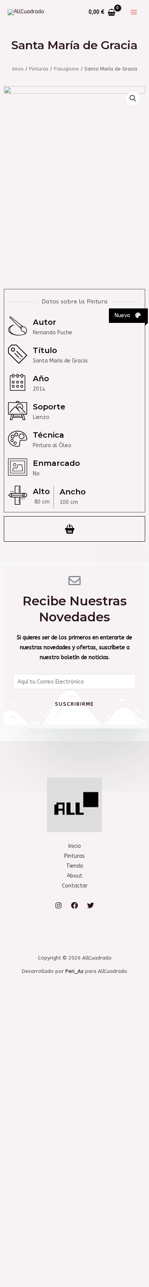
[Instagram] (58, 905)
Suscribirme (74, 704)
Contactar (74, 886)
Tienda (74, 866)
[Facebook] (74, 905)
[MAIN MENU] (133, 12)
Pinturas (39, 69)
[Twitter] (90, 905)
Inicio (18, 69)
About (75, 876)
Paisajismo (66, 69)
